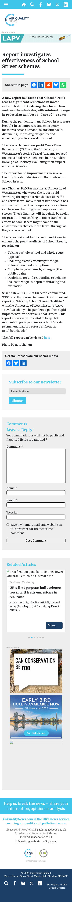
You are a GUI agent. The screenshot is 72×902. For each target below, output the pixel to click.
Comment (14, 446)
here (47, 337)
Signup (17, 400)
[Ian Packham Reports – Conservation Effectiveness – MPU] (36, 670)
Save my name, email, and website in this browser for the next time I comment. (36, 529)
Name (11, 488)
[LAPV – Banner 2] (36, 38)
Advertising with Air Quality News (36, 841)
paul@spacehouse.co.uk (52, 829)
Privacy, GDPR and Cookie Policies (57, 886)
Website (11, 512)
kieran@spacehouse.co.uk (36, 837)
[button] (29, 637)
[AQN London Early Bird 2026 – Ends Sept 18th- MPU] (36, 716)
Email (11, 500)
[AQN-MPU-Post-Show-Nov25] (36, 762)
